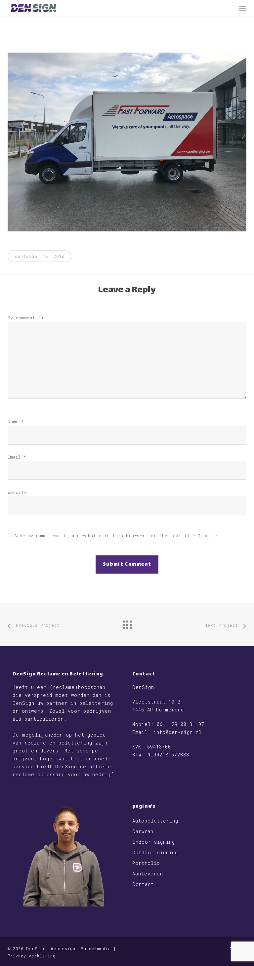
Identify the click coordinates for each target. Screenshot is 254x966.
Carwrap (142, 831)
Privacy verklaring (32, 955)
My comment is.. (28, 317)
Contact (143, 884)
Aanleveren (147, 873)
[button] (242, 8)
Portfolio (146, 863)
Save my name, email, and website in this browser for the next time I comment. (120, 535)
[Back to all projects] (127, 623)
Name (16, 421)
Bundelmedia (96, 948)
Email (17, 457)
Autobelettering (155, 821)
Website (17, 492)
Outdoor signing (155, 852)
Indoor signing (153, 842)
